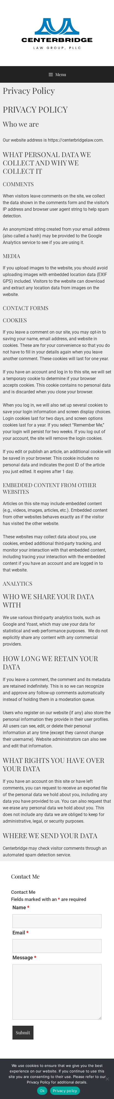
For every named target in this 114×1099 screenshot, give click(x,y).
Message (24, 957)
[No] (107, 1079)
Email (20, 933)
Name (20, 907)
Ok (42, 1090)
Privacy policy (65, 1090)
